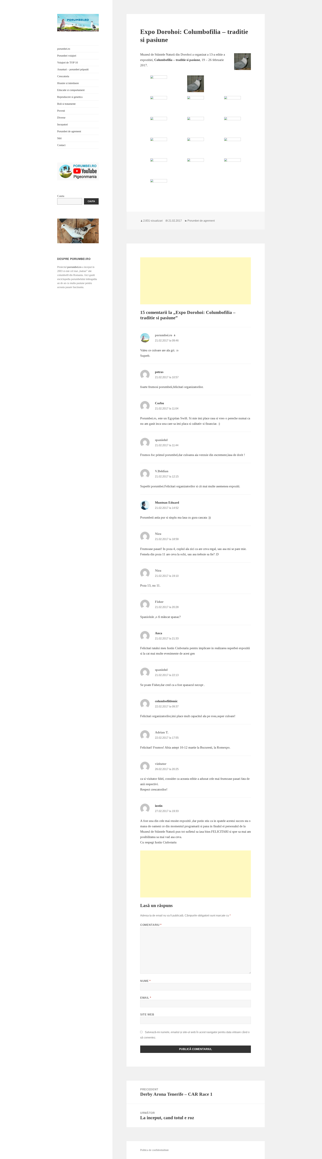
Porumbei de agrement (69, 131)
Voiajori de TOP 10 (67, 62)
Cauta (60, 196)
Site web (147, 1014)
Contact (61, 145)
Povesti (61, 110)
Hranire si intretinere (68, 83)
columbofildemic (166, 701)
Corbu (159, 403)
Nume (145, 981)
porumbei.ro (63, 48)
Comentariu (151, 924)
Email (145, 997)
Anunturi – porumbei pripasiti (73, 69)
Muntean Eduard (167, 502)
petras (159, 372)
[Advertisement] (195, 280)
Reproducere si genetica (70, 97)
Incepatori (62, 124)
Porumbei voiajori (66, 55)
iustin (159, 805)
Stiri (59, 138)
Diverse (61, 117)
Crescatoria (63, 76)
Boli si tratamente (66, 103)
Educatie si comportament (71, 90)
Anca (158, 633)
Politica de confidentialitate (154, 1150)
